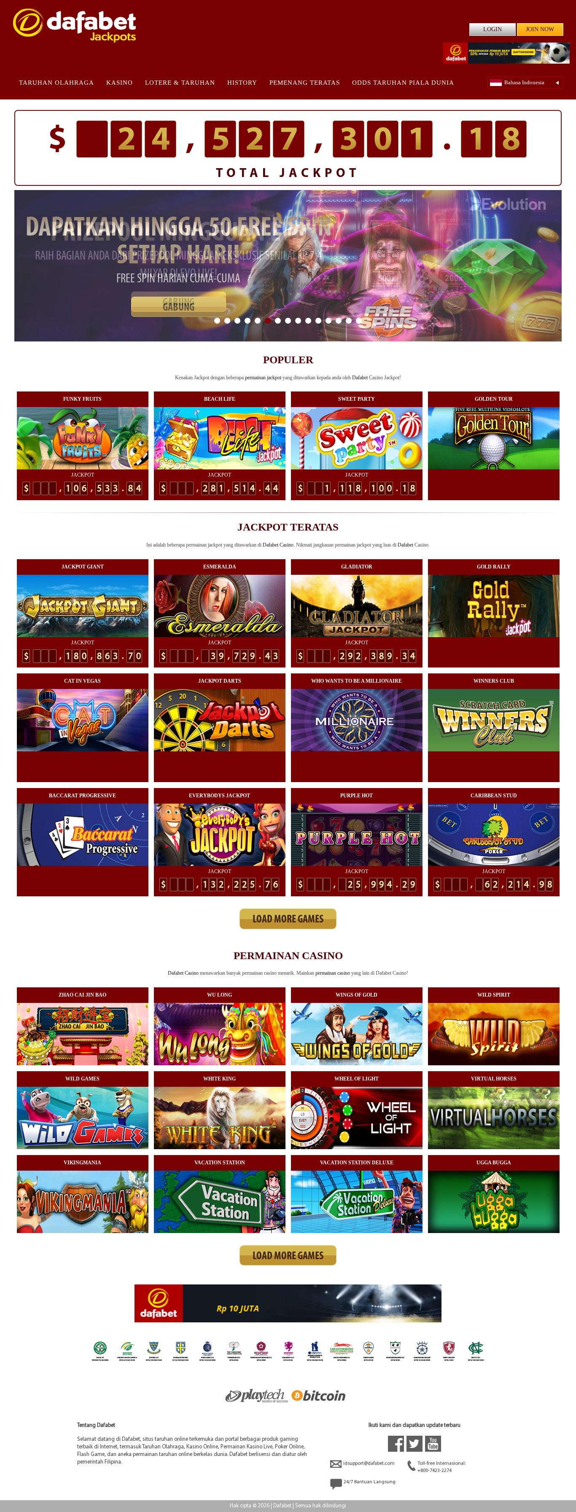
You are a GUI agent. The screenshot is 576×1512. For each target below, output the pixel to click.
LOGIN (492, 29)
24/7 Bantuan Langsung (370, 1482)
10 (308, 321)
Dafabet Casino (278, 545)
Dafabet (360, 378)
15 (359, 321)
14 (349, 321)
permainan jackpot (263, 378)
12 (328, 321)
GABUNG (178, 302)
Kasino (119, 82)
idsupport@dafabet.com (369, 1463)
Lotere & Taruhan (180, 82)
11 (318, 321)
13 (339, 321)
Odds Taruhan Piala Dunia (403, 82)
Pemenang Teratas (304, 82)
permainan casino (332, 973)
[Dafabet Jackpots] (74, 25)
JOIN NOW (540, 29)
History (242, 82)
